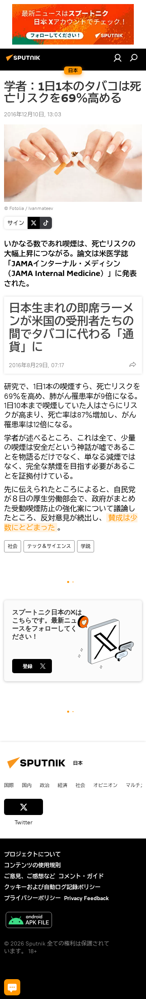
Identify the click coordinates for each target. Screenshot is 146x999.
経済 (62, 785)
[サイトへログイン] (118, 57)
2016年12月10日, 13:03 (32, 114)
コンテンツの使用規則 (32, 865)
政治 (44, 785)
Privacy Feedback (86, 898)
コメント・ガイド (81, 876)
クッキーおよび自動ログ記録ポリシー (52, 887)
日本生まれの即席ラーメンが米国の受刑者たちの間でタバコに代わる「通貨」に (71, 327)
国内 (27, 785)
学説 (85, 546)
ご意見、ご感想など (29, 876)
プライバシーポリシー (32, 898)
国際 (9, 785)
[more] (133, 364)
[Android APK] (28, 921)
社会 (12, 546)
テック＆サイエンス (49, 546)
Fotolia (16, 208)
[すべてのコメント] (12, 987)
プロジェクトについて (32, 854)
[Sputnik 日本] (24, 60)
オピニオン (105, 785)
